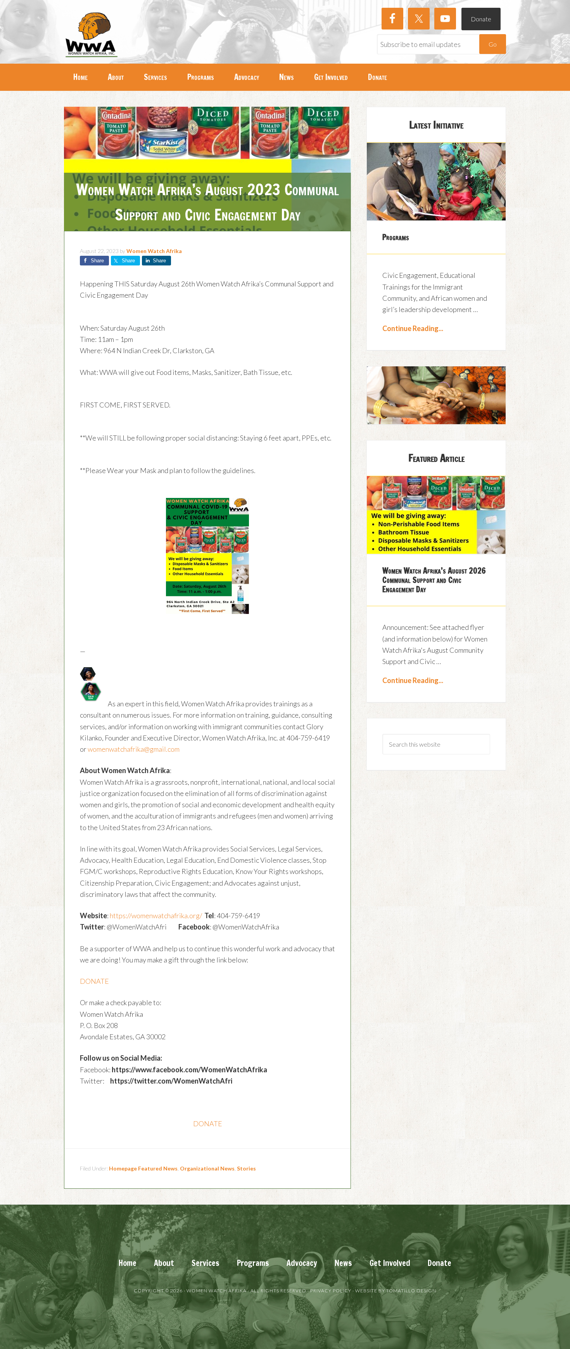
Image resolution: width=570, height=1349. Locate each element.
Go (493, 44)
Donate (481, 19)
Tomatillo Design (411, 1291)
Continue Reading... (412, 328)
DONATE (94, 981)
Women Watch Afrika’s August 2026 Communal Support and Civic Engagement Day (434, 580)
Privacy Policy (330, 1291)
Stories (246, 1168)
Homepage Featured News (143, 1168)
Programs (395, 237)
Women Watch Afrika (91, 35)
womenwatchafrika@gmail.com (134, 749)
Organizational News (207, 1168)
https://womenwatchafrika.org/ (156, 915)
